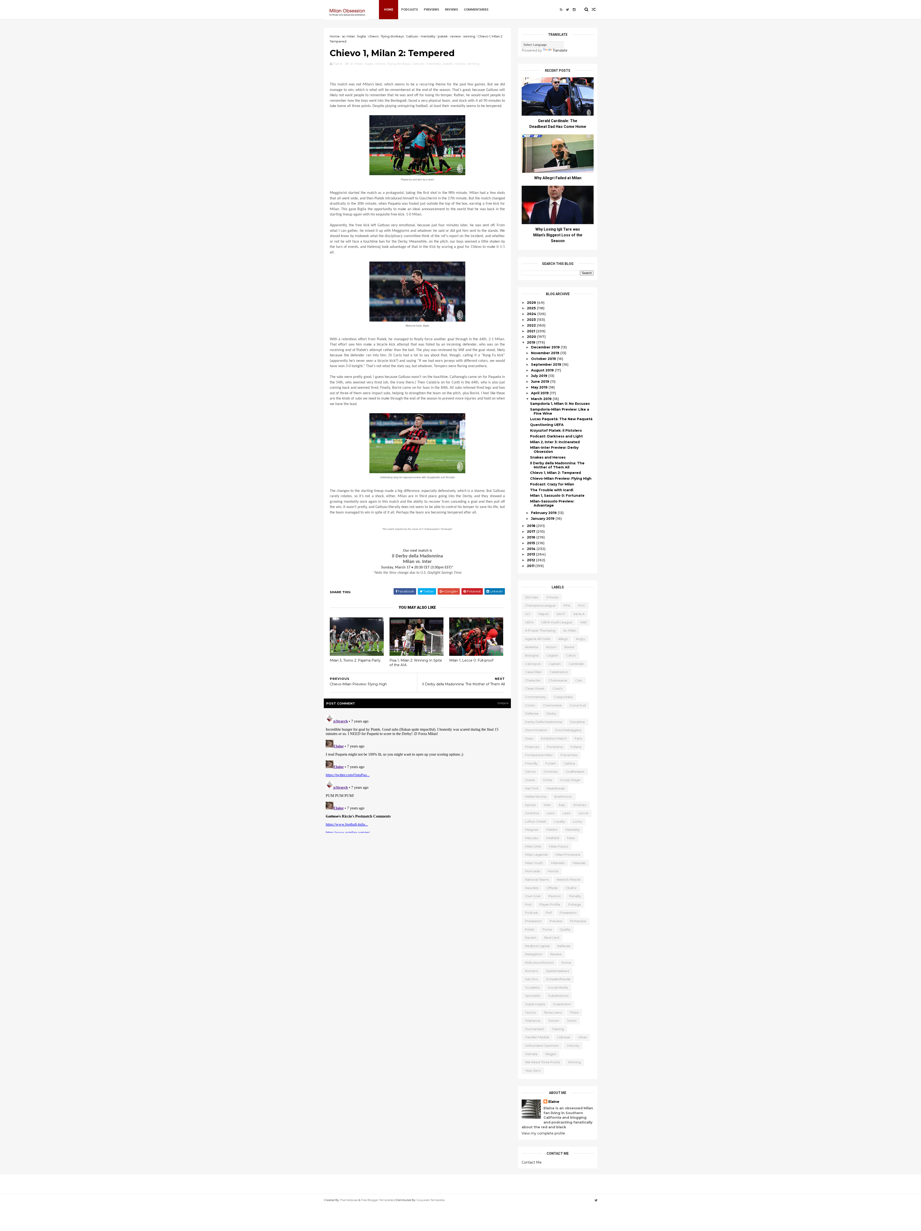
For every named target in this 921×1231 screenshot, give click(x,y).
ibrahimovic (563, 796)
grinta (547, 780)
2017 (531, 531)
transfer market (537, 1037)
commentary (535, 697)
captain (555, 664)
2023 (532, 319)
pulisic (530, 929)
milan (571, 838)
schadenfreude (558, 979)
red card (551, 937)
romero (531, 971)
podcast (531, 912)
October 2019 (544, 359)
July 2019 (539, 376)
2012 (531, 560)
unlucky (573, 1045)
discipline (577, 722)
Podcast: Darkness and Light (556, 436)
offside (552, 888)
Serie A (578, 614)
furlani (550, 763)
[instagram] (574, 9)
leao (567, 813)
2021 (531, 331)
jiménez (579, 805)
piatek (443, 36)
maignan (531, 829)
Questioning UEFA (547, 425)
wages (550, 1054)
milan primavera (567, 854)
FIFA (566, 605)
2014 (532, 549)
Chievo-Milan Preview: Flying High (560, 478)
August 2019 (543, 370)
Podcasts (409, 9)
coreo (530, 705)
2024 (532, 314)
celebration (558, 672)
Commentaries (476, 9)
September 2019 (546, 364)
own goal (532, 896)
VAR (583, 622)
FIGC (581, 605)
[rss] (561, 9)
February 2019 (544, 513)
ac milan (348, 36)
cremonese (552, 705)
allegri (563, 639)
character (533, 680)
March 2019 (542, 399)
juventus (532, 813)
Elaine (553, 1102)
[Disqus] (417, 773)
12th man (531, 597)
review (455, 36)
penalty (575, 896)
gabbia (569, 763)
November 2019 (545, 353)
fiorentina (555, 747)
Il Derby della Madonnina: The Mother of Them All (557, 465)
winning (469, 36)
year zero (533, 1070)
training (558, 1029)
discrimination (536, 730)
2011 (531, 566)
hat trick (532, 788)
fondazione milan (539, 755)
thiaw (574, 1012)
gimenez (550, 771)
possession (568, 912)
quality (565, 929)
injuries (530, 805)
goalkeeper (575, 771)
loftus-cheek (535, 821)
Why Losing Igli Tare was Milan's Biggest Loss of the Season (557, 235)
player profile (549, 904)
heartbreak (556, 788)
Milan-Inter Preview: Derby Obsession (554, 449)
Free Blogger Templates (377, 1200)
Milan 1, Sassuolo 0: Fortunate (557, 495)
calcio (571, 655)
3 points (552, 597)
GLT (528, 614)
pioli (528, 904)
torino (572, 1020)
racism (530, 937)
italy (562, 805)
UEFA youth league (556, 622)
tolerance (532, 1020)
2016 (531, 537)
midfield (552, 838)
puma (547, 929)
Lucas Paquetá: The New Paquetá (561, 419)
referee (563, 946)
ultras (582, 1037)
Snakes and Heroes (548, 457)
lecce (583, 813)
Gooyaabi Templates (430, 1200)
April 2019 (540, 393)
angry (580, 639)
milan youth (534, 863)
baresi (569, 647)
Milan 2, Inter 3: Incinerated (555, 442)
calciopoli (533, 664)
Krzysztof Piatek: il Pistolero (556, 430)
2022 (532, 325)
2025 (532, 308)
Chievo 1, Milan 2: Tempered (555, 473)
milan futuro (558, 846)
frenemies (569, 755)
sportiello (532, 996)
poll (549, 912)
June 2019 (540, 381)
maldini (551, 829)
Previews (431, 9)
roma (566, 962)
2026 (532, 302)
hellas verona (535, 796)
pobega (574, 904)
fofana (576, 747)
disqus (503, 703)
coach (557, 688)
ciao (578, 680)
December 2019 (546, 347)
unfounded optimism (542, 1045)
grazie (530, 780)
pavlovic (554, 896)
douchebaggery (568, 730)
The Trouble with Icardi (551, 490)
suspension (562, 1004)
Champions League (540, 605)
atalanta (531, 647)
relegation (533, 954)
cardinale (576, 664)
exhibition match (554, 738)
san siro (531, 979)
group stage (570, 780)
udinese (563, 1037)
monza (553, 871)
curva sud (578, 705)
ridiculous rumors (539, 962)
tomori (553, 1020)
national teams (537, 879)
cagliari (552, 655)
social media (558, 987)
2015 (531, 543)
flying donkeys (392, 36)
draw (529, 738)
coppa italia (563, 697)
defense (531, 713)
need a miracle (568, 879)
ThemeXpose (349, 1200)
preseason (533, 921)
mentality (428, 36)
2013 (531, 554)
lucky (577, 821)
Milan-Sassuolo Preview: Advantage (552, 503)
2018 (531, 526)
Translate (560, 50)
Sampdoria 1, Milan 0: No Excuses (560, 403)
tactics (530, 1012)
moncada (532, 871)
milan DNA (533, 846)
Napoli (543, 614)
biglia (361, 36)
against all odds (537, 639)
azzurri (551, 647)
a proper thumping (540, 630)
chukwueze (558, 680)
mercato (531, 838)
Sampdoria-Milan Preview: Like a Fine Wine (559, 411)
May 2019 (540, 387)
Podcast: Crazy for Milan (552, 484)
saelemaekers (557, 971)
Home (388, 9)
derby (551, 713)
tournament (534, 1029)
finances (532, 747)
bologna (531, 655)
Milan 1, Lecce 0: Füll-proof (471, 660)
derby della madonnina (543, 722)
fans (578, 738)
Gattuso (412, 36)
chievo (373, 36)
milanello (558, 863)
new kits (531, 888)
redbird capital (537, 946)
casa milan (533, 672)
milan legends (536, 854)
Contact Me (532, 1162)
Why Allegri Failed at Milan (557, 178)
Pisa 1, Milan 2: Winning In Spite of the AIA (416, 662)
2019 (531, 342)
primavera (578, 921)
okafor (571, 888)
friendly (531, 763)
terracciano (553, 1012)
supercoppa (535, 1004)
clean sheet (534, 688)
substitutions (558, 996)
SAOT (560, 614)
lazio (551, 813)
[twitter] (567, 9)
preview (555, 921)
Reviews (451, 9)
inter (547, 805)
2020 (532, 337)
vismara (531, 1054)
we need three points (542, 1062)
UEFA (529, 622)
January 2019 (543, 518)
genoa (530, 771)
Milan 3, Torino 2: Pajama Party (355, 660)
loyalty (559, 821)
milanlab (579, 863)
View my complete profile (543, 1133)
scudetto (532, 987)
